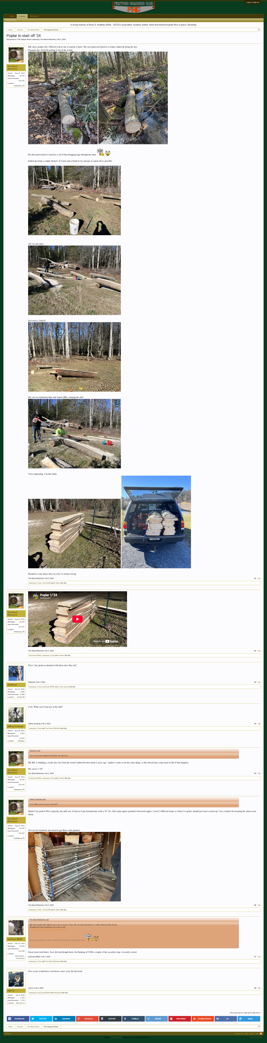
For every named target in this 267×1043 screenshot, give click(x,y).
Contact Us (239, 1034)
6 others (57, 583)
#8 (255, 988)
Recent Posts (11, 20)
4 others (61, 655)
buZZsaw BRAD (35, 655)
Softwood (12, 685)
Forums (22, 16)
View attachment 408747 (39, 929)
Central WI (21, 697)
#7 (255, 957)
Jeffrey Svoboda (15, 726)
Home (12, 16)
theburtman (57, 993)
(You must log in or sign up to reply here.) (245, 1013)
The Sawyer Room (24, 39)
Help (246, 1034)
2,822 (22, 733)
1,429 (22, 998)
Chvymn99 (46, 583)
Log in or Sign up (252, 2)
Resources (34, 16)
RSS (261, 1033)
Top (259, 578)
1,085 (22, 692)
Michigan (21, 741)
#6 (255, 905)
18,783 (22, 76)
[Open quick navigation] (259, 30)
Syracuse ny (20, 1003)
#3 (255, 682)
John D (11, 991)
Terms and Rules (256, 1037)
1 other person (63, 687)
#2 (255, 651)
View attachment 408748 (57, 929)
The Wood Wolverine (48, 39)
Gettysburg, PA (19, 85)
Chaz (39, 583)
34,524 (22, 946)
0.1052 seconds (116, 1037)
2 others (61, 778)
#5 (255, 773)
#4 (255, 724)
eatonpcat (32, 583)
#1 (255, 578)
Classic (8, 1034)
